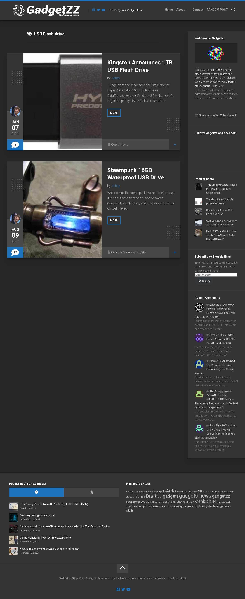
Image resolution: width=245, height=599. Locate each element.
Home (169, 9)
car (195, 491)
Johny (115, 78)
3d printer (140, 492)
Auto (171, 491)
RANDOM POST (217, 9)
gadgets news (195, 496)
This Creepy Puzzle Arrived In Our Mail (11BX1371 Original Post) (221, 188)
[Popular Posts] (91, 492)
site (177, 506)
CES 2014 (207, 492)
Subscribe (204, 280)
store (189, 506)
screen (171, 506)
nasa (135, 506)
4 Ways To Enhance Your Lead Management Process (50, 548)
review (155, 506)
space (183, 506)
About (180, 9)
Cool (114, 144)
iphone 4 (189, 502)
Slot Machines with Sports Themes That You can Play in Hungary (215, 433)
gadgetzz (221, 496)
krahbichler (205, 501)
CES (200, 491)
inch (156, 502)
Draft (151, 496)
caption (189, 491)
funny (159, 497)
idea (152, 502)
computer (218, 491)
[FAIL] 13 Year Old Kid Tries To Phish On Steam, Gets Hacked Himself (221, 235)
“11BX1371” (217, 85)
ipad (173, 501)
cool (143, 497)
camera (180, 491)
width (129, 510)
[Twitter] (98, 9)
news (140, 506)
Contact (197, 9)
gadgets (171, 496)
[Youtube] (103, 9)
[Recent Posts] (36, 492)
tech (193, 506)
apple (162, 491)
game (129, 502)
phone (147, 506)
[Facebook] (93, 9)
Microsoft (226, 502)
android (149, 491)
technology (202, 506)
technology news (220, 506)
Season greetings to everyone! (37, 515)
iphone (180, 501)
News (124, 144)
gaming (136, 502)
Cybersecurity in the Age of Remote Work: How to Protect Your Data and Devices (65, 526)
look (219, 502)
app (156, 491)
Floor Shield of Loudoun (223, 425)
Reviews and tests (133, 252)
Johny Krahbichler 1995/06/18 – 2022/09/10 (45, 537)
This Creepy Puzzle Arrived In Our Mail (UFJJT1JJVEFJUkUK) (215, 312)
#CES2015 (130, 492)
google (145, 501)
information (164, 502)
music (129, 506)
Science (162, 506)
